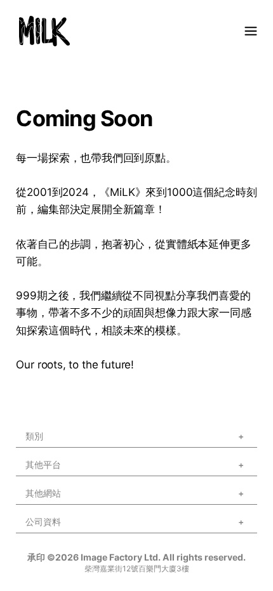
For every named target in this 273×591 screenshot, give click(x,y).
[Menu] (250, 31)
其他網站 (43, 493)
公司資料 (43, 521)
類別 (34, 436)
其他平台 (43, 464)
